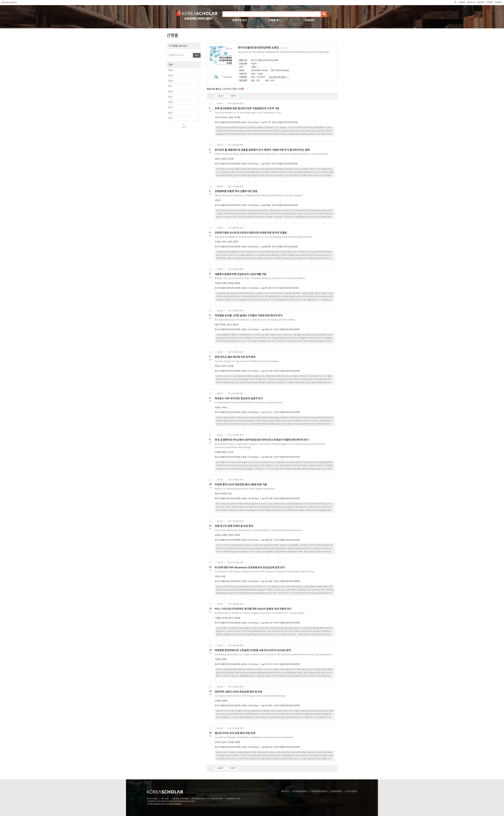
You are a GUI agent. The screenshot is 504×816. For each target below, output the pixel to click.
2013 (170, 107)
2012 (170, 113)
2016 (170, 91)
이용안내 (498, 2)
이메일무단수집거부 (319, 791)
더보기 (183, 128)
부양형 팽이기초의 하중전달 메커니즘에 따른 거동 (241, 484)
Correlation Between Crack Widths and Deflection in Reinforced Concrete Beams (254, 737)
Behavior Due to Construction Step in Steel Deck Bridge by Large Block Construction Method (260, 278)
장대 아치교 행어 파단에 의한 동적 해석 (235, 357)
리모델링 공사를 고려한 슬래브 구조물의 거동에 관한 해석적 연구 (249, 315)
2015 (170, 97)
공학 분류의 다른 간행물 (277, 77)
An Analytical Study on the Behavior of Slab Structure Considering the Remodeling (255, 320)
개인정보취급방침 (299, 791)
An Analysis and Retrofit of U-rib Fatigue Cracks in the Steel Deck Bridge (250, 696)
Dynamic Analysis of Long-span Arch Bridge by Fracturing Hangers (247, 361)
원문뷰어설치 (336, 791)
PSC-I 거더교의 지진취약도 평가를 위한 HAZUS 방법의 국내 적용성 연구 (253, 608)
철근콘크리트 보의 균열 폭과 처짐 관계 (235, 733)
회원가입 (480, 2)
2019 (170, 75)
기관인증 (461, 2)
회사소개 (285, 791)
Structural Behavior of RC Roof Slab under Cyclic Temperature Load (248, 113)
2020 (170, 70)
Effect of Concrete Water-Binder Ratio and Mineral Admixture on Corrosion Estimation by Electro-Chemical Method (271, 154)
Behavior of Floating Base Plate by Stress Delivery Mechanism (245, 489)
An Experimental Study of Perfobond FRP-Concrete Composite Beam (248, 402)
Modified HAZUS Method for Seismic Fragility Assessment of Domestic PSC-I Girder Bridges (259, 613)
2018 (170, 81)
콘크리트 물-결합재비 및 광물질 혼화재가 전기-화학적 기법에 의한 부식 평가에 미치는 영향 (262, 149)
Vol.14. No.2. (254, 122)
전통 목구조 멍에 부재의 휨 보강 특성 (234, 526)
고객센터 (489, 2)
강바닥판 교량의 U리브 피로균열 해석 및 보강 (238, 691)
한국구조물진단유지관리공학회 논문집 (230, 122)
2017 (170, 86)
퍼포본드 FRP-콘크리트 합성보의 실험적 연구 (239, 398)
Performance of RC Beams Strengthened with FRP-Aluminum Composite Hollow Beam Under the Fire (264, 571)
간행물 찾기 (274, 20)
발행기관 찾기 (239, 20)
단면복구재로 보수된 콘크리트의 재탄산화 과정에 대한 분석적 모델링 (251, 232)
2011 (170, 118)
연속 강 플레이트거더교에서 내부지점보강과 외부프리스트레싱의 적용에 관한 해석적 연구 (262, 439)
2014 (170, 102)
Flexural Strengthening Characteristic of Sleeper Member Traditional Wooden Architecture (259, 530)
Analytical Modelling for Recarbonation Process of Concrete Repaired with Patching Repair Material (263, 237)
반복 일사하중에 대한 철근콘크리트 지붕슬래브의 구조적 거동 (247, 108)
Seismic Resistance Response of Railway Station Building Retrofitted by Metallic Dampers (259, 195)
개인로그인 (471, 2)
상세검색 (309, 20)
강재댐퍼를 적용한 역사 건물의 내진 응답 (236, 191)
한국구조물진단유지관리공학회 (265, 60)
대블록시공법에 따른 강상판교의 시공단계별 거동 (240, 274)
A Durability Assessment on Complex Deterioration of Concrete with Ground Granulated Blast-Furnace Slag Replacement (273, 654)
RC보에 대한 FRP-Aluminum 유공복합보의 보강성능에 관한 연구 (250, 567)
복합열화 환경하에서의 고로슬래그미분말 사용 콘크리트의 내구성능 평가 (253, 650)
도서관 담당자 (351, 791)
